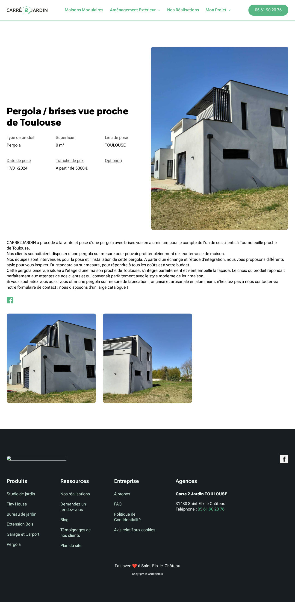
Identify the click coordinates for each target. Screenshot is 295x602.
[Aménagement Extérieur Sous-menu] (159, 10)
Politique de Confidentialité (127, 517)
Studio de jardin (21, 494)
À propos (122, 494)
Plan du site (71, 545)
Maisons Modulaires (84, 10)
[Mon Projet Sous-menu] (229, 10)
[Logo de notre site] (37, 457)
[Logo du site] (27, 10)
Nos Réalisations (183, 10)
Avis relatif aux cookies (134, 530)
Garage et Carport (23, 534)
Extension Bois (20, 524)
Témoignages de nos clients (75, 533)
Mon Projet (216, 10)
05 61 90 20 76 (268, 10)
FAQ (118, 504)
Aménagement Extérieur (133, 10)
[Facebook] (10, 300)
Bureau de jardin (21, 514)
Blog (64, 519)
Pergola (14, 544)
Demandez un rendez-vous (73, 507)
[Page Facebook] (284, 459)
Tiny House (17, 504)
